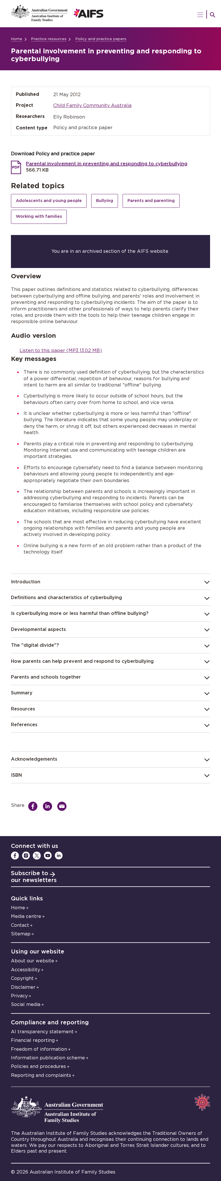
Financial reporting (33, 1040)
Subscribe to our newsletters (34, 877)
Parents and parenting (151, 201)
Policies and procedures (38, 1066)
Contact (20, 925)
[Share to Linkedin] (49, 806)
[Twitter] (37, 856)
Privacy (19, 996)
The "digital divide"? (35, 645)
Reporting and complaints (41, 1075)
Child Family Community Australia (92, 105)
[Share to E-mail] (63, 806)
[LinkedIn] (59, 856)
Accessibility (25, 970)
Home (16, 39)
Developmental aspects (38, 629)
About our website (32, 961)
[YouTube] (48, 856)
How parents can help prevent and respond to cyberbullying (82, 661)
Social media (25, 1004)
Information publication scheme (48, 1058)
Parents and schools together (46, 677)
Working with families (39, 216)
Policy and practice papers (100, 39)
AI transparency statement (42, 1032)
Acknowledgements (34, 759)
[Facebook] (15, 856)
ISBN (16, 775)
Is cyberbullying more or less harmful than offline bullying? (79, 613)
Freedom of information (39, 1049)
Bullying (104, 201)
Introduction (25, 582)
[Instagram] (26, 856)
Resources (23, 709)
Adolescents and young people (49, 201)
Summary (22, 693)
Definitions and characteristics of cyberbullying (66, 597)
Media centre (26, 916)
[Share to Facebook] (34, 806)
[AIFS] (110, 14)
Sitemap (21, 934)
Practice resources (48, 39)
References (24, 724)
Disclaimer (23, 987)
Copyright (22, 978)
